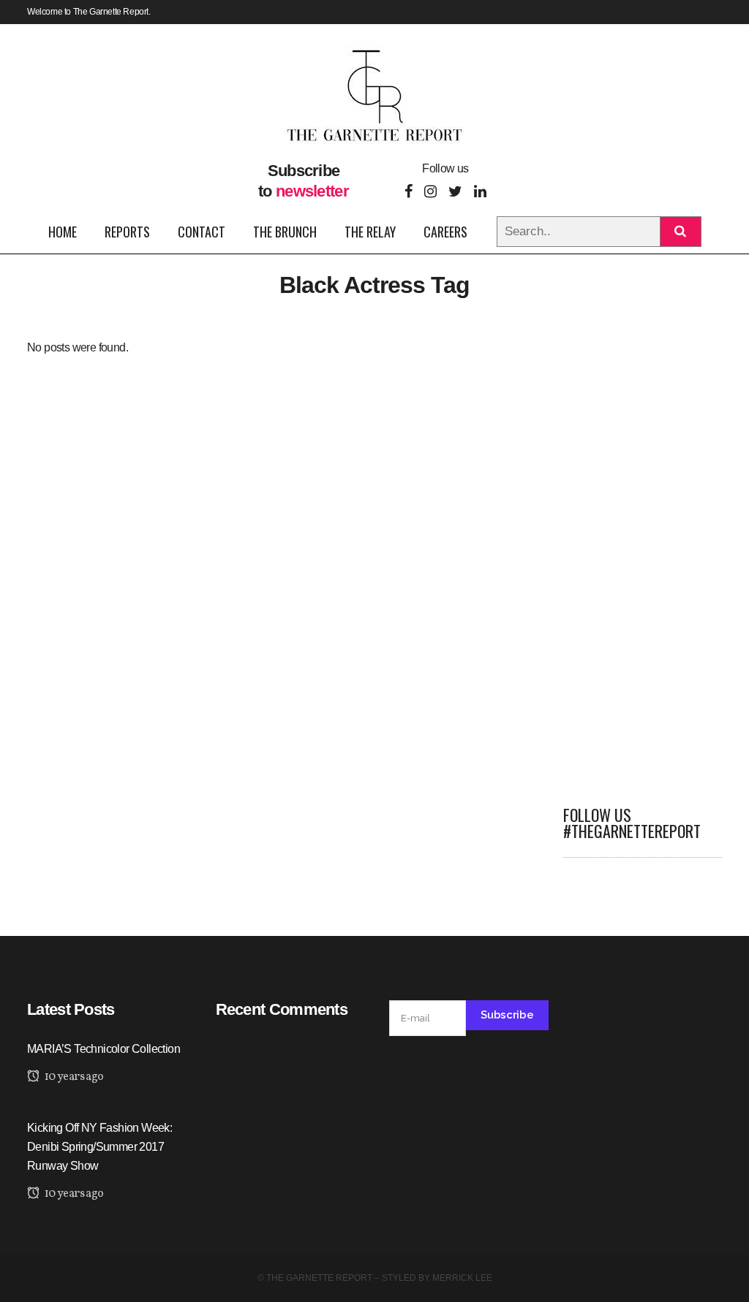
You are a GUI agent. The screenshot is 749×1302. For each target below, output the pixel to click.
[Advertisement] (643, 557)
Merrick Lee (462, 1278)
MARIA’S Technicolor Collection (103, 1049)
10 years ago (72, 1077)
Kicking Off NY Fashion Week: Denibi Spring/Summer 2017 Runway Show (99, 1147)
